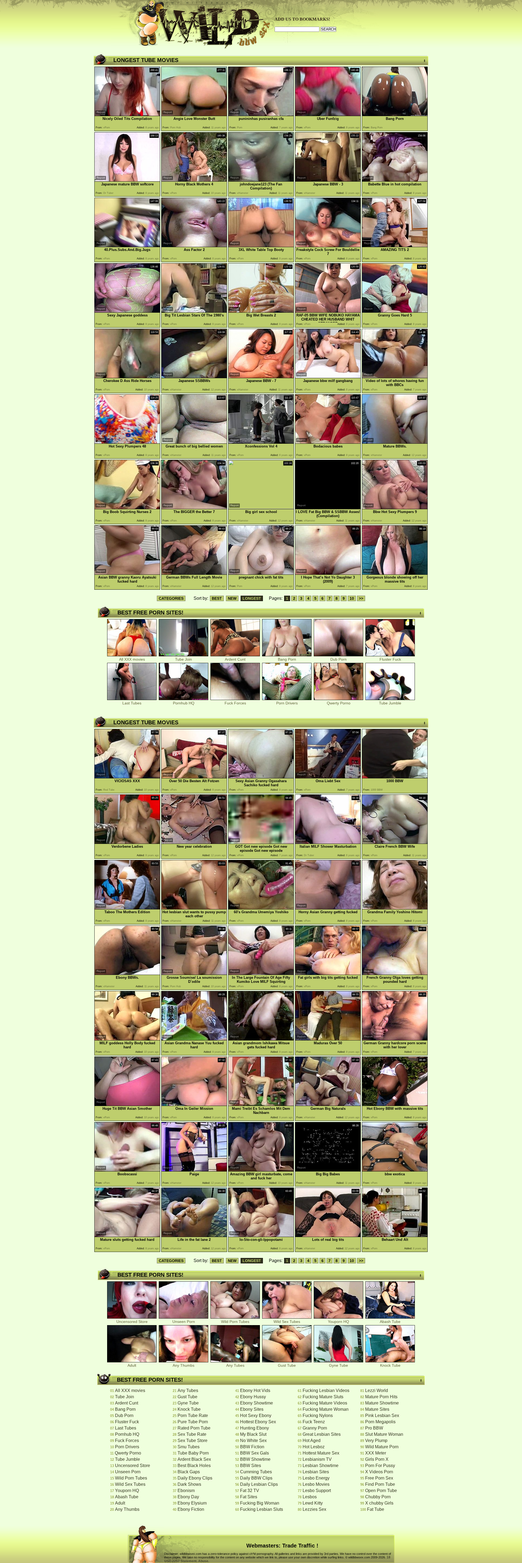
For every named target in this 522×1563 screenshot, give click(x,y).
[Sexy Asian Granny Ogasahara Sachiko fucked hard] (261, 777)
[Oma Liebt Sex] (328, 777)
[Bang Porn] (394, 114)
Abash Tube (390, 1321)
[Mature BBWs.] (394, 442)
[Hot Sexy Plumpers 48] (127, 442)
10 (352, 598)
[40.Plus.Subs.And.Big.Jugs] (127, 245)
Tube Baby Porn (193, 1453)
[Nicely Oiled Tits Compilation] (127, 114)
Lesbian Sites (316, 1471)
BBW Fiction (252, 1446)
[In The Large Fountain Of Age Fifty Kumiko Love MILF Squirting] (261, 973)
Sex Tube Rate (192, 1434)
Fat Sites (248, 1496)
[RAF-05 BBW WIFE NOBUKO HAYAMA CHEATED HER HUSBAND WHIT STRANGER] (328, 311)
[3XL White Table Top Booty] (261, 245)
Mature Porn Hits (381, 1396)
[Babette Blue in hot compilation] (394, 180)
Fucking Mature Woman (326, 1409)
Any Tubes (235, 1365)
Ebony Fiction (191, 1509)
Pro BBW (374, 1428)
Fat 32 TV (249, 1490)
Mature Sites (377, 1409)
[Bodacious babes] (328, 442)
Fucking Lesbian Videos (326, 1390)
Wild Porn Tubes (235, 1321)
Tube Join (183, 659)
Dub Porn (338, 659)
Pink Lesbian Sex (382, 1415)
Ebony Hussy (253, 1396)
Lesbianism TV (317, 1459)
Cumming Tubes (256, 1471)
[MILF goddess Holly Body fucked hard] (127, 1039)
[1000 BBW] (394, 777)
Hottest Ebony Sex (258, 1421)
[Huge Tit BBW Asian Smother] (127, 1104)
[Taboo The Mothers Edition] (127, 908)
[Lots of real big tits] (328, 1235)
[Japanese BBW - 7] (261, 376)
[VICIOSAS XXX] (127, 777)
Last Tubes (131, 703)
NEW (232, 598)
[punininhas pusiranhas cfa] (261, 114)
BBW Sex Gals (254, 1453)
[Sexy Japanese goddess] (127, 311)
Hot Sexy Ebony (255, 1415)
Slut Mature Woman (384, 1434)
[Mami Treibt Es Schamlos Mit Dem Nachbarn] (261, 1104)
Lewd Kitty (313, 1503)
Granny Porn (315, 1428)
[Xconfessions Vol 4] (261, 442)
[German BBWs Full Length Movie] (194, 573)
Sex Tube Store (192, 1440)
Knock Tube (390, 1365)
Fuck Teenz (314, 1421)
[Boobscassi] (127, 1170)
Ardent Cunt (235, 659)
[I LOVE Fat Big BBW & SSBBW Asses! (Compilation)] (328, 507)
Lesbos (310, 1496)
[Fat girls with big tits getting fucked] (328, 973)
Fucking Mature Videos (325, 1403)
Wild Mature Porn (382, 1446)
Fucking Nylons (318, 1415)
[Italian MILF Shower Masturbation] (328, 842)
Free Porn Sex (379, 1478)
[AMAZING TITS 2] (394, 245)
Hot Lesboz (314, 1446)
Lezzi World (376, 1390)
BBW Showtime (255, 1459)
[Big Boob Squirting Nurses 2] (127, 507)
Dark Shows (189, 1484)
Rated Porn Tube (194, 1428)
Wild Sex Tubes (287, 1321)
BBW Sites (250, 1465)
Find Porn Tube (380, 1484)
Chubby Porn (378, 1496)
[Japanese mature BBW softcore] (127, 180)
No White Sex (253, 1440)
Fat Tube (375, 1509)
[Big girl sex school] (261, 507)
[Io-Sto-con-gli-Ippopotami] (261, 1235)
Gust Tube (287, 1365)
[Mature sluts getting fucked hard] (127, 1235)
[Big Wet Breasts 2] (261, 311)
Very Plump (376, 1440)
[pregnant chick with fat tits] (261, 573)
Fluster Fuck (390, 659)
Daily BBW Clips (256, 1478)
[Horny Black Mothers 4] (194, 180)
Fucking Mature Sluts (323, 1396)
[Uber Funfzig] (328, 114)
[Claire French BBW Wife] (394, 842)
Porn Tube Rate (193, 1415)
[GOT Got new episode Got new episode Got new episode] (261, 842)
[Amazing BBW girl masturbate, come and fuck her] (261, 1170)
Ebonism (186, 1490)
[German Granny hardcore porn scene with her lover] (394, 1039)
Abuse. (203, 1561)
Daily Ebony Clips (195, 1478)
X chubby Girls (379, 1503)
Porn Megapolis (380, 1421)
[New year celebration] (194, 842)
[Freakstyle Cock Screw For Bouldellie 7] (328, 245)
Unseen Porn (183, 1321)
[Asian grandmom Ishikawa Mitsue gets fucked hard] (261, 1039)
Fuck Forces (235, 703)
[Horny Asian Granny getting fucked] (328, 908)
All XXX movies (132, 659)
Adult (132, 1365)
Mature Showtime (382, 1403)
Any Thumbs (183, 1365)
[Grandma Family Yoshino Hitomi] (394, 908)
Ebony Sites (251, 1409)
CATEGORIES (171, 598)
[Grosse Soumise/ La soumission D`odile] (194, 973)
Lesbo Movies (316, 1484)
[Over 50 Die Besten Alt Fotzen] (194, 777)
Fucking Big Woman (259, 1503)
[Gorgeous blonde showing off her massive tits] (394, 573)
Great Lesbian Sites (322, 1434)
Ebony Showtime (256, 1403)
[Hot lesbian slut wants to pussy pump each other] (194, 908)
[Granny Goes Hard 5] (394, 311)
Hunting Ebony (254, 1428)
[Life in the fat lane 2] (194, 1235)
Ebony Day (188, 1496)
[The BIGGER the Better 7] (194, 507)
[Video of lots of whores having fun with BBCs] (394, 376)
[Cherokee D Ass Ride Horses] (127, 376)
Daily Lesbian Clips (259, 1484)
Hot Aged (312, 1440)
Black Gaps (189, 1471)
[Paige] (194, 1170)
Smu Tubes (189, 1446)
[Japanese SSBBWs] (194, 376)
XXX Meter (375, 1453)
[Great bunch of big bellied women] (194, 442)
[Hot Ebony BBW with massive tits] (394, 1104)
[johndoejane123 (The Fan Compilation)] (261, 180)
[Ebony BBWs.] (127, 973)
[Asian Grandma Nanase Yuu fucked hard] (194, 1039)
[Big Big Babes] (328, 1170)
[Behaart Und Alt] (394, 1235)
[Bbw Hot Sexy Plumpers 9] (394, 507)
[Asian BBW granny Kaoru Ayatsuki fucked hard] (127, 573)
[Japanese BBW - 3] (328, 180)
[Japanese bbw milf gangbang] (328, 376)
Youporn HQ (338, 1321)
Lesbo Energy (316, 1478)
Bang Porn (287, 659)
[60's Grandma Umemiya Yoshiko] (261, 908)
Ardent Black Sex (194, 1459)
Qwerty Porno (338, 703)
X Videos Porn (379, 1471)
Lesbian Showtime (320, 1465)
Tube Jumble (390, 703)
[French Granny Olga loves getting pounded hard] (394, 973)
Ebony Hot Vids (255, 1390)
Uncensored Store (132, 1321)
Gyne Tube (338, 1365)
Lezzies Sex (314, 1509)
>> (361, 598)
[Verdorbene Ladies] (127, 842)
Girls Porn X (377, 1459)
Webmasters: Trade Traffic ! (282, 1546)
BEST (217, 598)
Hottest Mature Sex (321, 1453)
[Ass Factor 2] (194, 245)
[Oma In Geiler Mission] (194, 1104)
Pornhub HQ (183, 703)
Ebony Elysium (192, 1503)
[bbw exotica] (394, 1170)
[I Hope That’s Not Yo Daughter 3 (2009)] (328, 573)
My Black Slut (253, 1434)
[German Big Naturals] (328, 1104)
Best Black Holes (194, 1465)
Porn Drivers (287, 703)
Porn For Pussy (380, 1465)
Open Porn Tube (381, 1490)
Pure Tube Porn (193, 1421)
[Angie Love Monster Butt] (194, 114)
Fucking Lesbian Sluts (261, 1509)
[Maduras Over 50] (328, 1039)
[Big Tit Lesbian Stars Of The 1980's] (194, 311)
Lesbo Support (317, 1490)
